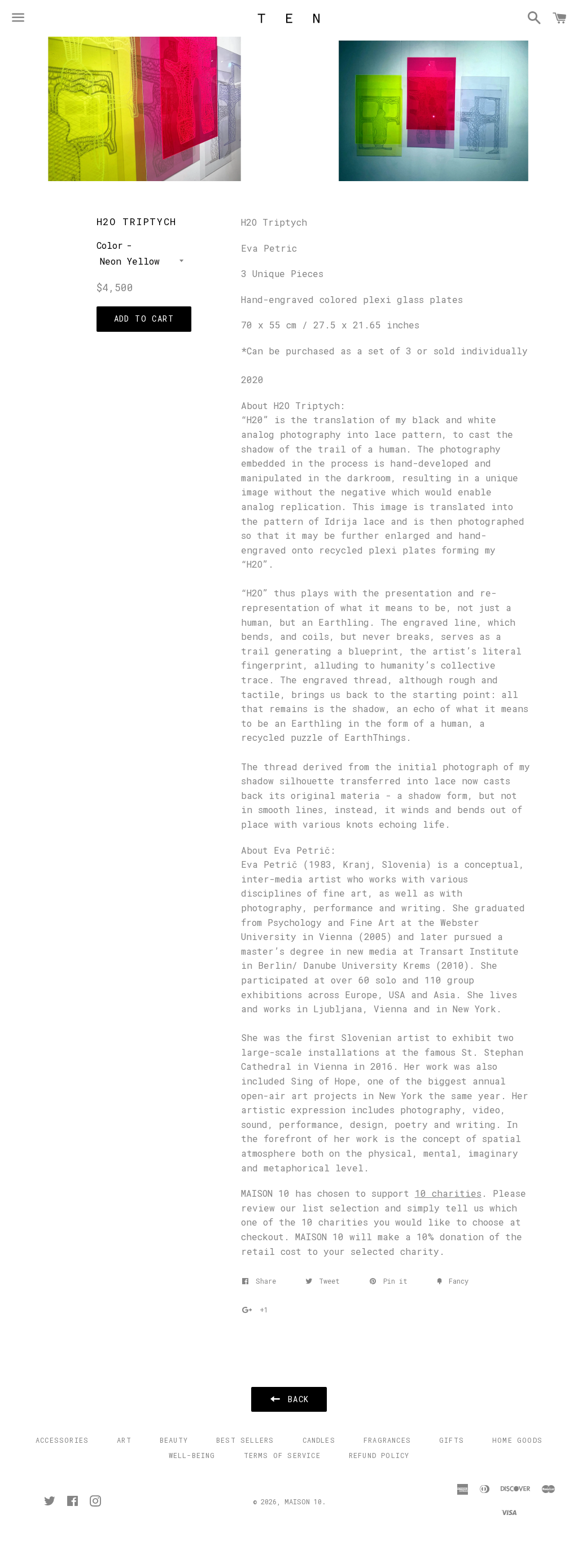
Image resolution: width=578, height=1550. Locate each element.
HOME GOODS (517, 1439)
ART (124, 1439)
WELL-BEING (192, 1455)
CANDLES (319, 1439)
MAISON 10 (303, 1501)
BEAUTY (174, 1439)
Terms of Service (282, 1455)
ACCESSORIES (62, 1439)
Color (110, 245)
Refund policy (379, 1455)
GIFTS (451, 1439)
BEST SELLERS (245, 1439)
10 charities (448, 1193)
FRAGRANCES (387, 1439)
